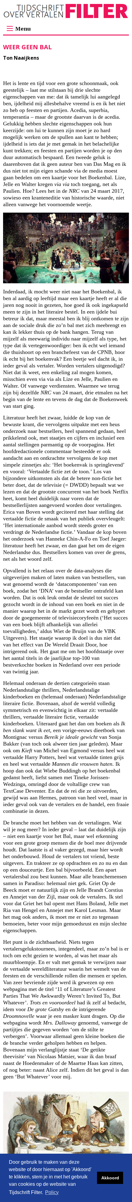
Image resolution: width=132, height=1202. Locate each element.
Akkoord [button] (110, 1177)
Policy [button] (52, 1192)
